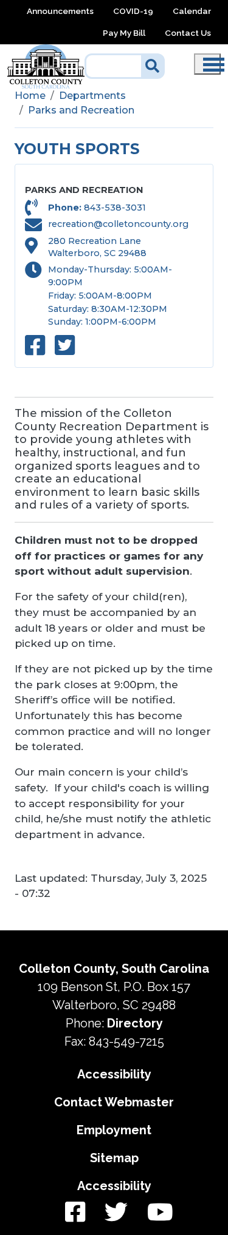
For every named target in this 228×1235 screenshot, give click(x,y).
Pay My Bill (124, 33)
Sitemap (114, 1158)
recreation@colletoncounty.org (118, 223)
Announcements (60, 11)
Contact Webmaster (114, 1102)
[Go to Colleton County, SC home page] (46, 51)
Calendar (192, 11)
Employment (114, 1130)
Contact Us (188, 33)
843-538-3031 (115, 207)
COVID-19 (133, 11)
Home (30, 95)
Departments (92, 95)
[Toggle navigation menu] (207, 64)
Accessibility (114, 1074)
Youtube (155, 1212)
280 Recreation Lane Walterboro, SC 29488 (97, 247)
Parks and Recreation (81, 110)
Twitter (116, 1212)
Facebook (75, 1212)
